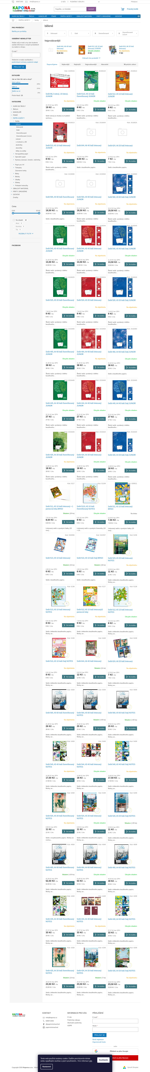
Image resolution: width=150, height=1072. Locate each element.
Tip (18, 229)
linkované (19, 127)
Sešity (17, 121)
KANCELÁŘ (17, 112)
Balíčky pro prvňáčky (19, 31)
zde (90, 1061)
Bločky (17, 176)
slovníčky (19, 148)
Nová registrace (98, 1039)
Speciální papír (20, 157)
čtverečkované (21, 133)
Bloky (17, 173)
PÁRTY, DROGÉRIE (20, 191)
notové (18, 139)
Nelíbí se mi (16, 91)
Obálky (17, 179)
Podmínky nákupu (77, 2)
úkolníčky (19, 145)
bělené (18, 124)
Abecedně (104, 64)
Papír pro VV (19, 165)
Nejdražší (77, 64)
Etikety (17, 182)
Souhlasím (103, 1060)
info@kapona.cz (51, 1017)
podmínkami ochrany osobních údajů (25, 62)
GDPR (69, 1025)
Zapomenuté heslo (99, 1042)
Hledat (91, 9)
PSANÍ (15, 115)
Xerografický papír (21, 154)
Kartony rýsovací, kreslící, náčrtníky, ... (28, 161)
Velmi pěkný (16, 82)
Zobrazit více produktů (90, 58)
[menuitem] (18, 16)
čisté (18, 130)
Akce (19, 223)
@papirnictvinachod (53, 1024)
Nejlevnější (65, 64)
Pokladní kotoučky (21, 185)
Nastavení (46, 1067)
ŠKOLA (15, 109)
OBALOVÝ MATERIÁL (20, 188)
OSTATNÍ (16, 194)
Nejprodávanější (91, 64)
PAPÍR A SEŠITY (19, 118)
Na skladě (21, 220)
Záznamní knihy (20, 170)
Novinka (20, 226)
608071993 (50, 1021)
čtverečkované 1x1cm (24, 136)
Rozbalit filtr (25, 234)
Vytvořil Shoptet (132, 1067)
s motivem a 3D (21, 142)
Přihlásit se (19, 67)
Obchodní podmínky (74, 1023)
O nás (63, 2)
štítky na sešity (21, 151)
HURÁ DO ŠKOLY (19, 106)
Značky (15, 197)
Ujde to (14, 87)
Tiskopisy (18, 167)
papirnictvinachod (52, 1027)
